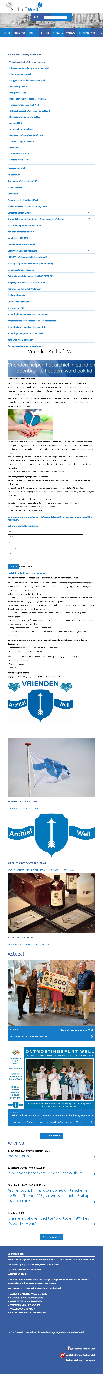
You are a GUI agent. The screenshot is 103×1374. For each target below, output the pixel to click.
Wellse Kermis (29, 1153)
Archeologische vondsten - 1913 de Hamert (28, 314)
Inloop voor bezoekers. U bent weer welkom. (45, 1171)
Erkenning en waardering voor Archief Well (29, 68)
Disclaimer (14, 147)
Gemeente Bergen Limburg (20, 213)
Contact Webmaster (18, 160)
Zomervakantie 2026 (19, 153)
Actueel (16, 954)
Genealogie (13, 194)
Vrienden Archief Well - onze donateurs (27, 62)
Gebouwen (58, 33)
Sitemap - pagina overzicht (22, 141)
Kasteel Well (19, 33)
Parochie (45, 33)
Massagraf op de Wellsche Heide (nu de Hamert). (30, 263)
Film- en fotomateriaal (20, 74)
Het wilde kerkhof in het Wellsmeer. (24, 289)
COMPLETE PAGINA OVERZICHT (26, 1297)
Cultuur (32, 33)
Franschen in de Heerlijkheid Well (23, 200)
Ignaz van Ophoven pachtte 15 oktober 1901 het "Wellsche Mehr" (48, 1219)
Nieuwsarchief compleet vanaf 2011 (26, 135)
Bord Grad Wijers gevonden (20, 340)
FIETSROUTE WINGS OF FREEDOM (28, 1312)
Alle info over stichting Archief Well (24, 54)
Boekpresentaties (17, 93)
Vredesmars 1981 (16, 308)
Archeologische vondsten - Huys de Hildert (27, 327)
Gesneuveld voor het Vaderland (22, 251)
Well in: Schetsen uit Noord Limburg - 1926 (27, 206)
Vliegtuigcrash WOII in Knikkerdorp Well (26, 282)
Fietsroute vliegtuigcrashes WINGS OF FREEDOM (30, 276)
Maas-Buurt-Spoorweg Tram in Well (24, 225)
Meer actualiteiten (50, 1136)
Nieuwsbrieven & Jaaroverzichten (24, 117)
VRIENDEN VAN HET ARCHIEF (25, 1305)
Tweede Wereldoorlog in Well (21, 244)
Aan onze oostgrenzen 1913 (21, 232)
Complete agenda (50, 1237)
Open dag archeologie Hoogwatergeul (25, 346)
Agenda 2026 (15, 123)
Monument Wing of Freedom (21, 270)
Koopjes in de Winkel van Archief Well (27, 80)
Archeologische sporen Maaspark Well (26, 333)
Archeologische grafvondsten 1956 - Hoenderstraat (32, 321)
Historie (6, 33)
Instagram (90, 1360)
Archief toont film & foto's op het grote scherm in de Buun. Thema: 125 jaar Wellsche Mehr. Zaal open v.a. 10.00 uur (51, 1193)
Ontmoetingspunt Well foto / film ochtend (29, 111)
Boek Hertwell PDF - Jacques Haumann (27, 99)
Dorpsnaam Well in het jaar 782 (22, 181)
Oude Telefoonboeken (18, 302)
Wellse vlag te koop (18, 86)
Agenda (16, 1142)
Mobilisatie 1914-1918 (18, 238)
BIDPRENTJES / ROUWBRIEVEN (26, 1301)
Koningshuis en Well (17, 295)
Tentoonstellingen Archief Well (24, 105)
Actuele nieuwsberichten (21, 129)
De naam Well (14, 175)
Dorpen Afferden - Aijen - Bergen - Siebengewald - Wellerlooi (36, 219)
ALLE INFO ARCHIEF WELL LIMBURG (28, 1294)
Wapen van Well (15, 187)
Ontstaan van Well (16, 168)
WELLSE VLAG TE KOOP (22, 1309)
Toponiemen (83, 33)
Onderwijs (70, 33)
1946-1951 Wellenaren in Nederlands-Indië (27, 257)
